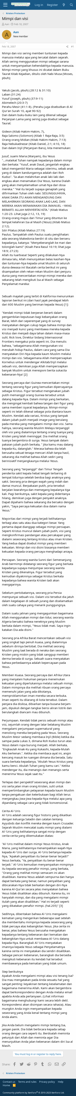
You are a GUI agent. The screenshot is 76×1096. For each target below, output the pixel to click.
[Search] (71, 4)
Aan (7, 24)
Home (6, 1085)
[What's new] (63, 4)
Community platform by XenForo (34, 1092)
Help (60, 1081)
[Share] (67, 47)
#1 (72, 46)
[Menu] (5, 5)
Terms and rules (27, 1081)
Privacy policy (47, 1081)
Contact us (9, 1081)
